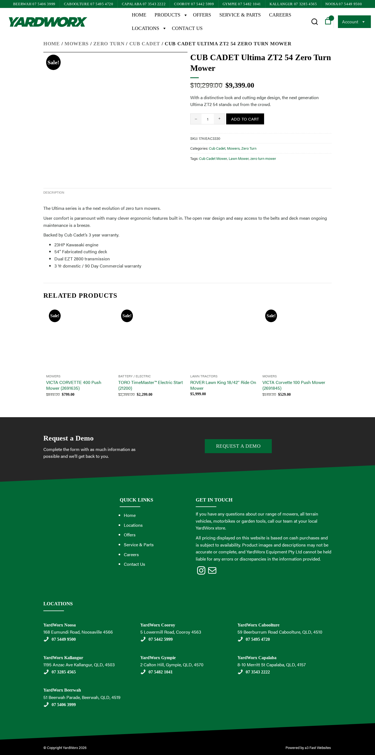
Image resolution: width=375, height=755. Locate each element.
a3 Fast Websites (318, 747)
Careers (280, 15)
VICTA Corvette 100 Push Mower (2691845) (293, 385)
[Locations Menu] (164, 28)
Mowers (77, 43)
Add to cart (245, 119)
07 (54, 704)
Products (167, 15)
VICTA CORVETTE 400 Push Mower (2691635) (73, 385)
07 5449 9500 (64, 639)
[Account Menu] (363, 21)
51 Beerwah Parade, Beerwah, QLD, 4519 (82, 697)
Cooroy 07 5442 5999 (194, 4)
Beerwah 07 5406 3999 (34, 4)
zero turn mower (263, 158)
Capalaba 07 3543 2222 (144, 4)
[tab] (54, 193)
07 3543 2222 (258, 672)
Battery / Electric (134, 376)
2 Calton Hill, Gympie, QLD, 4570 (171, 664)
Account (350, 21)
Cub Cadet (144, 43)
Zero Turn (108, 43)
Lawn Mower (239, 158)
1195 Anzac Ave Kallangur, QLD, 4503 (79, 664)
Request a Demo (238, 446)
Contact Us (187, 28)
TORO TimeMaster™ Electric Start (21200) (150, 385)
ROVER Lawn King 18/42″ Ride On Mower (223, 385)
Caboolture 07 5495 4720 (88, 4)
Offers (202, 15)
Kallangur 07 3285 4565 (293, 4)
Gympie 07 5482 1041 (242, 4)
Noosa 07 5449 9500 (343, 4)
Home (139, 15)
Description (53, 192)
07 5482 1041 (161, 672)
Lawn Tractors (203, 376)
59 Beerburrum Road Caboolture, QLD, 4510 (279, 632)
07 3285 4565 (64, 672)
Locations (145, 28)
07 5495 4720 (258, 639)
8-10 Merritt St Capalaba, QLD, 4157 (271, 664)
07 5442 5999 (161, 639)
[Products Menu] (185, 15)
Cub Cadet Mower (213, 158)
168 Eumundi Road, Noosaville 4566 (78, 632)
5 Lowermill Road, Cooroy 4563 (170, 632)
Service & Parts (240, 15)
